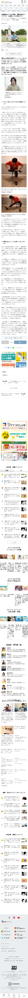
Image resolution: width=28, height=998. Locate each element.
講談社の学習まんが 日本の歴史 (8, 948)
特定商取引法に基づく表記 (9, 960)
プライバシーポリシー (17, 958)
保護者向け (5, 375)
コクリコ (10, 639)
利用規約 (17, 956)
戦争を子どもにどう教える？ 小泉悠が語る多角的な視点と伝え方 (10, 394)
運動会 (4, 372)
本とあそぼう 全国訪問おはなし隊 (8, 951)
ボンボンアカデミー (5, 943)
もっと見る (14, 542)
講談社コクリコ (3, 628)
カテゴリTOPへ (14, 388)
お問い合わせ (11, 956)
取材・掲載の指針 (19, 960)
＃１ (12, 62)
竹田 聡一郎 (4, 23)
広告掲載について (8, 958)
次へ (20, 342)
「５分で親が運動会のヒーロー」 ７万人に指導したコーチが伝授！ (17, 382)
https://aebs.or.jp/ (14, 979)
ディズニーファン (5, 946)
